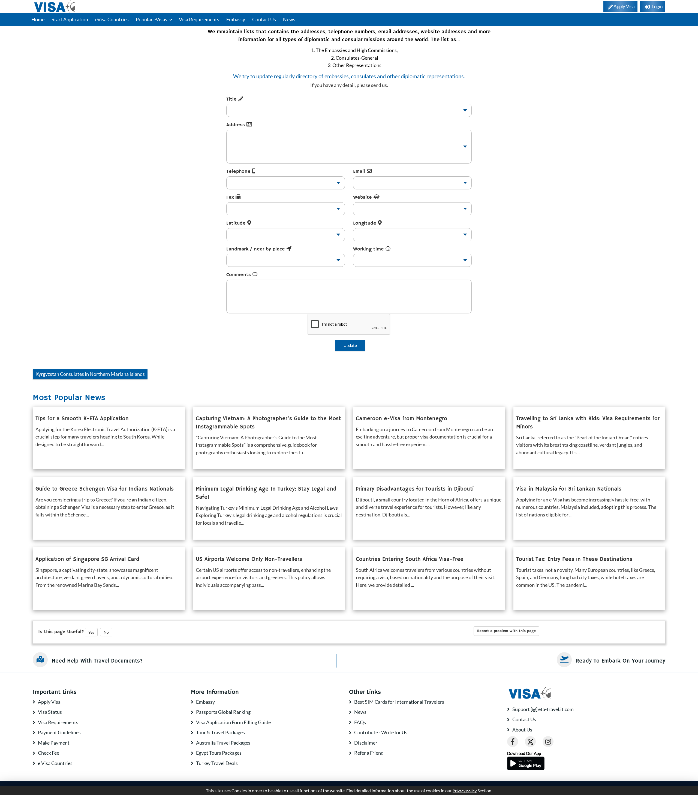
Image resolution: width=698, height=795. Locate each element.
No (106, 632)
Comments (239, 275)
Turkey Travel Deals (217, 763)
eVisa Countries (112, 19)
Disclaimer (365, 743)
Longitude (365, 223)
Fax (231, 197)
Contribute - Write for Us (380, 732)
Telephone (239, 171)
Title (232, 99)
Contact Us (264, 19)
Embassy (235, 19)
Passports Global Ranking (223, 712)
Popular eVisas (152, 19)
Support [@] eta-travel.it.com (543, 709)
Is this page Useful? (61, 632)
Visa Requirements (199, 19)
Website (363, 197)
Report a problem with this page (506, 630)
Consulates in (90, 374)
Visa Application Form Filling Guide (233, 722)
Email (360, 171)
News (289, 19)
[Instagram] (548, 741)
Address (236, 125)
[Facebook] (512, 741)
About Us (522, 730)
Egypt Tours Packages (219, 753)
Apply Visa (49, 702)
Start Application (70, 19)
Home (37, 19)
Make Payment (54, 743)
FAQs (360, 722)
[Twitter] (530, 741)
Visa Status (50, 712)
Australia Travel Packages (223, 743)
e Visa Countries (55, 763)
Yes (91, 632)
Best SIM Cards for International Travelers (399, 702)
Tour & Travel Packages (220, 732)
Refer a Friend (369, 753)
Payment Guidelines (59, 732)
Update (350, 345)
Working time (369, 249)
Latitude (236, 223)
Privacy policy (465, 791)
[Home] (55, 6)
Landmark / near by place (256, 249)
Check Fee (48, 753)
